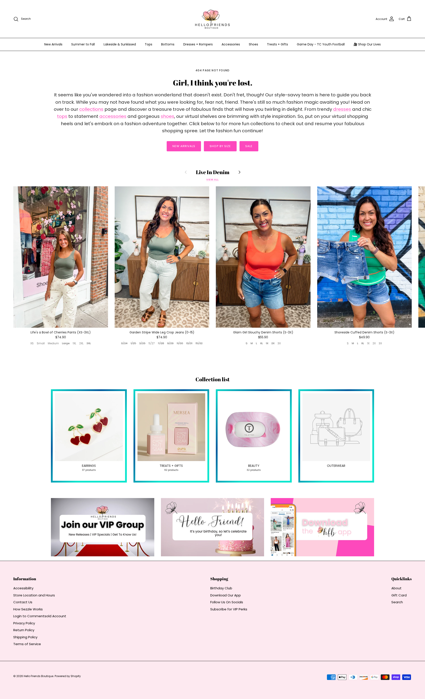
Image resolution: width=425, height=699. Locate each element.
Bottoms (167, 44)
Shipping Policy (25, 637)
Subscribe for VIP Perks (228, 609)
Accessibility (23, 588)
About (396, 588)
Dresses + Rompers (198, 44)
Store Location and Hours (34, 595)
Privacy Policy (24, 623)
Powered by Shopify (68, 676)
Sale (249, 146)
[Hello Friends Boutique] (212, 18)
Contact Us (22, 602)
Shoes (253, 44)
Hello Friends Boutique (38, 676)
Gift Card (399, 595)
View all (212, 179)
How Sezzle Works (28, 609)
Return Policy (23, 630)
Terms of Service (27, 644)
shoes (167, 116)
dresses (342, 109)
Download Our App (225, 595)
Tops (148, 44)
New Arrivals (53, 44)
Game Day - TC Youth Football (321, 44)
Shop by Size (220, 146)
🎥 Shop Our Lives (367, 44)
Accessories (231, 44)
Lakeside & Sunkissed (120, 44)
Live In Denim (212, 172)
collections (91, 109)
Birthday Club (221, 588)
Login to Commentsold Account (39, 616)
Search (397, 602)
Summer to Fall (83, 44)
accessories (112, 116)
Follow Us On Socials (226, 602)
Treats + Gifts (277, 44)
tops (62, 116)
